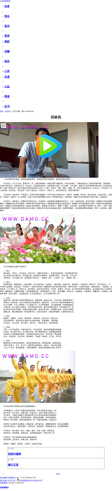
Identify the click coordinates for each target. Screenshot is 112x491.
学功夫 (8, 111)
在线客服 (3, 483)
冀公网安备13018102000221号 (30, 480)
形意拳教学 (4, 487)
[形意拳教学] (5, 1)
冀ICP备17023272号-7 (8, 480)
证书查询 (10, 477)
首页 (2, 111)
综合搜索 (3, 477)
